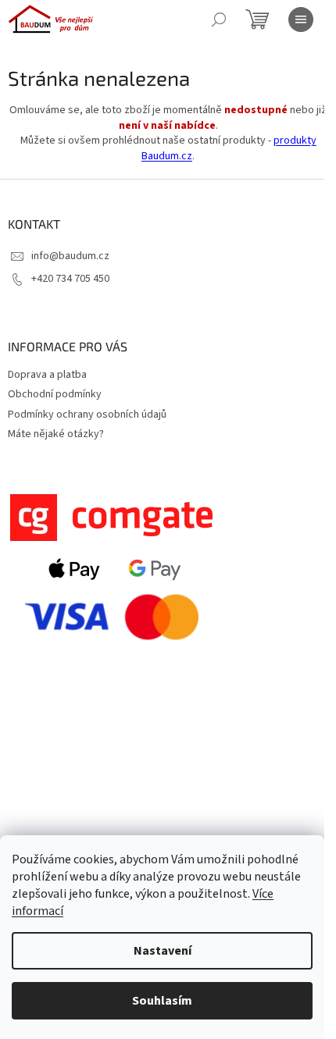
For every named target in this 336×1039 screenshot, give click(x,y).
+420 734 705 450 (70, 278)
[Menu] (300, 19)
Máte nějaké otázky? (56, 434)
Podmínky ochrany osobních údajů (87, 414)
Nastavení (162, 950)
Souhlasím (162, 1000)
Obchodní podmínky (55, 394)
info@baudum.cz (70, 256)
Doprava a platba (47, 375)
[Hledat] (218, 19)
